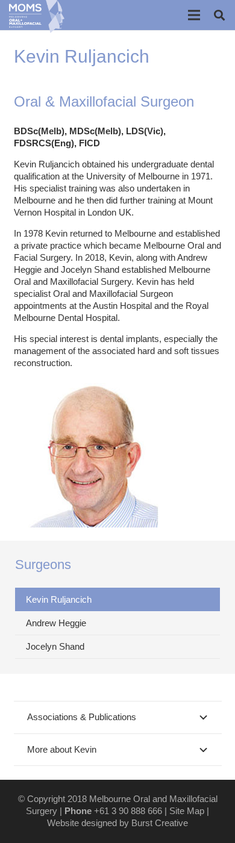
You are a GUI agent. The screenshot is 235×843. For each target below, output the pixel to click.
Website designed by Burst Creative (117, 823)
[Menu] (194, 15)
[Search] (219, 15)
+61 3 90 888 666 (128, 811)
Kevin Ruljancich (59, 599)
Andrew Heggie (56, 623)
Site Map (186, 811)
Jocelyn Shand (55, 646)
